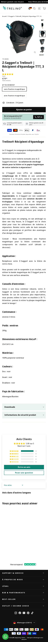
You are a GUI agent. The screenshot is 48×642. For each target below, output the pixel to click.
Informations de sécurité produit (20, 415)
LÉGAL (5, 586)
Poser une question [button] (24, 472)
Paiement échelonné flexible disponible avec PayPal (24, 134)
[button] (7, 74)
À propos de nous (12, 579)
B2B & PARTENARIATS (13, 592)
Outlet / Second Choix (15, 606)
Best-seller (9, 599)
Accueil (4, 16)
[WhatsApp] (5, 636)
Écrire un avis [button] (24, 467)
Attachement (8, 85)
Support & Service (13, 573)
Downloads (9, 407)
